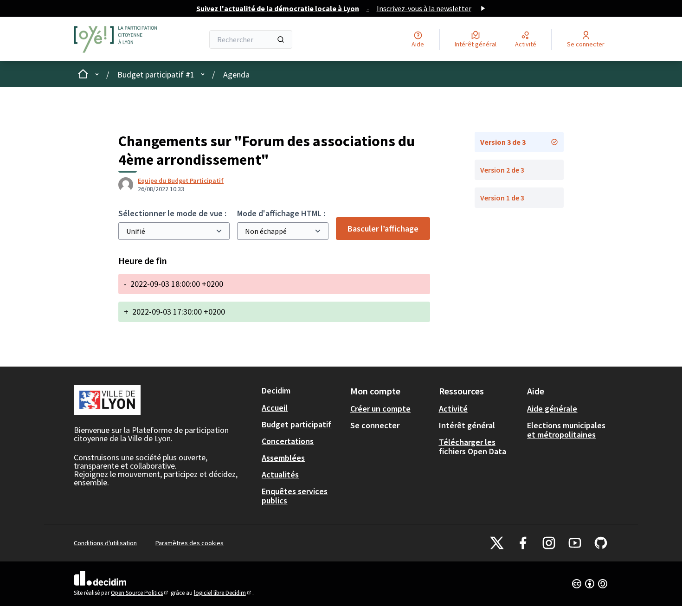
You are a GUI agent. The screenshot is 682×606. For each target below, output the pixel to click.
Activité (453, 408)
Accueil (275, 407)
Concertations (288, 441)
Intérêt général (467, 425)
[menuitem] (302, 408)
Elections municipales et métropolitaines (566, 430)
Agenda (236, 74)
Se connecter (374, 425)
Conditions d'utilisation (105, 543)
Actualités (280, 474)
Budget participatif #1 (155, 74)
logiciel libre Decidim (223, 593)
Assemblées (283, 457)
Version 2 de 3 (502, 169)
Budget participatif (296, 424)
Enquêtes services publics (295, 496)
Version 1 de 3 (502, 197)
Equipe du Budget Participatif (181, 180)
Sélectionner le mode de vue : (172, 213)
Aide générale (552, 408)
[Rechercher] (280, 39)
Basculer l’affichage (382, 228)
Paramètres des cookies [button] (189, 543)
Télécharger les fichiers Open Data (472, 447)
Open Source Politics (140, 593)
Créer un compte (380, 408)
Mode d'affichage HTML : (281, 213)
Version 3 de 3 (503, 142)
